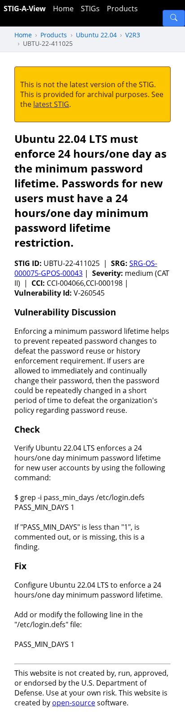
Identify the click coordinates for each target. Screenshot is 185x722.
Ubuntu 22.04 (96, 35)
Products (122, 8)
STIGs (90, 8)
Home (63, 8)
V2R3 (132, 35)
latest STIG (51, 104)
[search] (174, 18)
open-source (73, 703)
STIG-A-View (25, 8)
